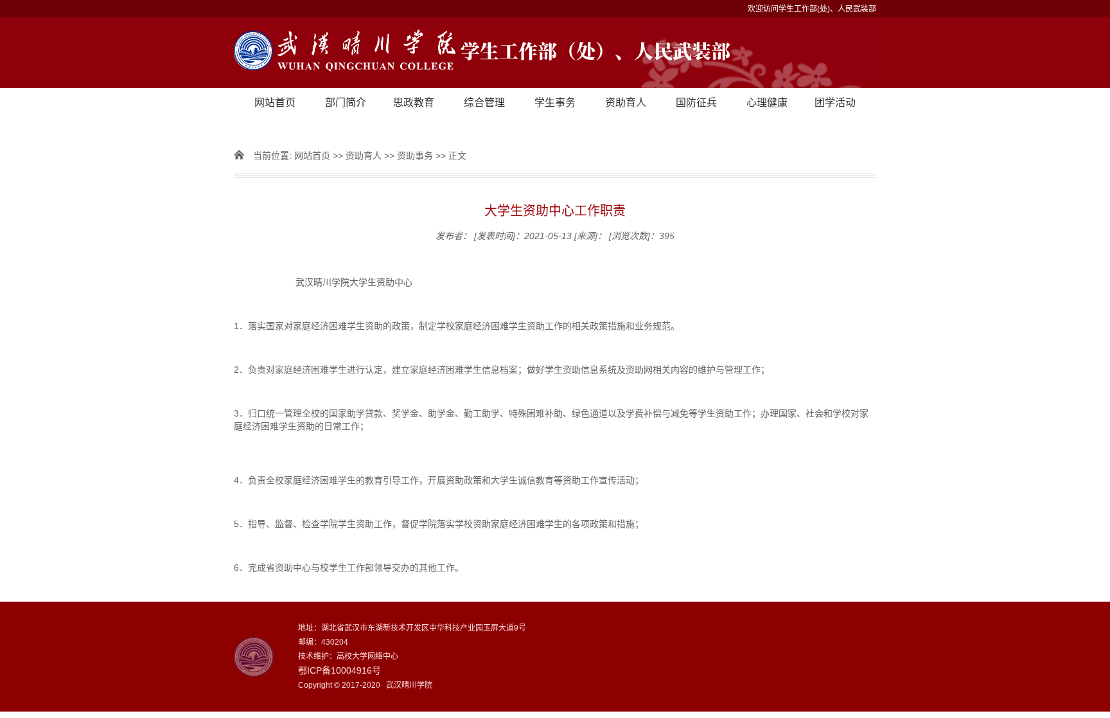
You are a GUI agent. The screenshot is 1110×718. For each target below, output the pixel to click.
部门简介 (345, 102)
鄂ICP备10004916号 (339, 670)
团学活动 (835, 102)
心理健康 (767, 102)
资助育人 (625, 102)
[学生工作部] (555, 52)
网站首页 (274, 102)
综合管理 (484, 102)
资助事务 (415, 155)
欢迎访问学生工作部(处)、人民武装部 (812, 8)
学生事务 (555, 102)
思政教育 (413, 102)
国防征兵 (696, 102)
